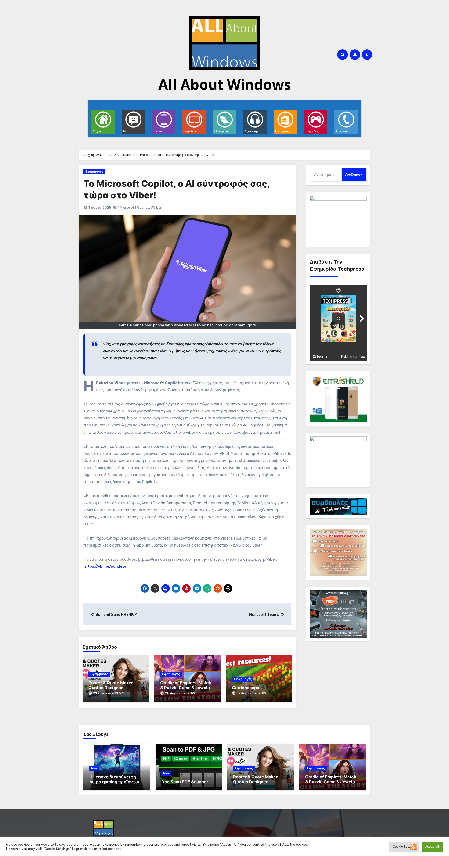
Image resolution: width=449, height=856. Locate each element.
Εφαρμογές (94, 172)
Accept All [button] (432, 846)
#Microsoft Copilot (133, 208)
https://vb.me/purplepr (104, 566)
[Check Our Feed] (413, 846)
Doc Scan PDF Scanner (184, 781)
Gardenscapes (247, 687)
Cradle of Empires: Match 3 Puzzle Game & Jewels (185, 685)
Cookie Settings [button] (404, 846)
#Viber (156, 208)
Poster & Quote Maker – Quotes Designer (112, 685)
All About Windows (224, 84)
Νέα (94, 768)
